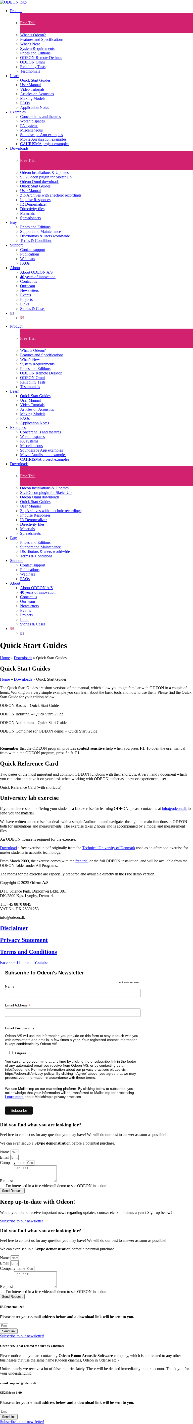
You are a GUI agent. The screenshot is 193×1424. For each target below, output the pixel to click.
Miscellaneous (31, 130)
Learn (14, 76)
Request (7, 1181)
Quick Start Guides (35, 80)
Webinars (27, 259)
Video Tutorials (32, 89)
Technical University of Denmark (108, 848)
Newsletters (29, 290)
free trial (81, 861)
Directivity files (32, 209)
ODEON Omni (32, 62)
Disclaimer (14, 928)
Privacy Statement (24, 940)
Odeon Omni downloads (39, 181)
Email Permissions (19, 1028)
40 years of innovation (38, 277)
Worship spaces (32, 121)
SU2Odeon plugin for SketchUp (46, 177)
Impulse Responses (35, 200)
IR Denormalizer (33, 204)
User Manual (30, 85)
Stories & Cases (32, 308)
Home (5, 658)
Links (24, 304)
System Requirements (37, 48)
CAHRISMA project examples (44, 144)
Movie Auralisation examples (43, 139)
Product (16, 11)
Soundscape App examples (41, 135)
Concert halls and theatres (40, 116)
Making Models (32, 98)
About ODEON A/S (36, 272)
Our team (27, 286)
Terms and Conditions (28, 951)
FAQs (25, 103)
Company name (13, 1162)
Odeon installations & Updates (44, 172)
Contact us (28, 281)
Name (10, 986)
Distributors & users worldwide (45, 236)
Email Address (18, 1005)
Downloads (19, 148)
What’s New (30, 44)
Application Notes (34, 107)
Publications (29, 254)
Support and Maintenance (40, 231)
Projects (26, 299)
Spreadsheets (30, 218)
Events (25, 295)
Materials (27, 213)
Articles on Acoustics (37, 94)
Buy (13, 222)
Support (16, 245)
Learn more (14, 1097)
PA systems (29, 125)
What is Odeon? (33, 35)
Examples (18, 112)
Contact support (32, 249)
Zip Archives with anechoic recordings (50, 195)
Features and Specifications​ (41, 39)
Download (8, 848)
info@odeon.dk (174, 808)
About (15, 268)
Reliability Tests (32, 67)
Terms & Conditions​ (36, 240)
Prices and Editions (35, 53)
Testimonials (30, 71)
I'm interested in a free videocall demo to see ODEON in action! (57, 1186)
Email (5, 1157)
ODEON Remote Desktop (41, 57)
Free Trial (27, 23)
